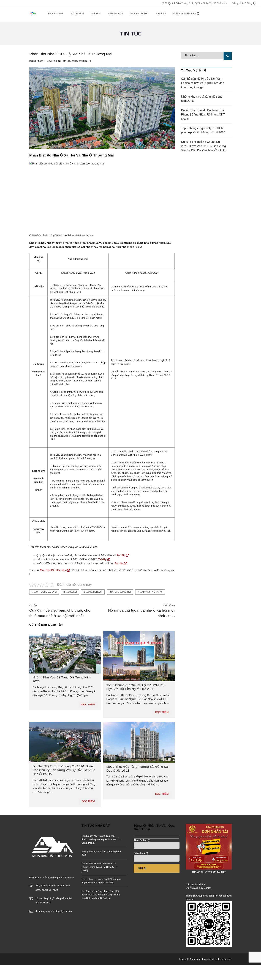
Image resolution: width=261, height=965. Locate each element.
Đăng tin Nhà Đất (185, 13)
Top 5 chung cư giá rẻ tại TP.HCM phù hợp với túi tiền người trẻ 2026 (135, 687)
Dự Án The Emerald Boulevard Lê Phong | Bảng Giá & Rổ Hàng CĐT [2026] (203, 114)
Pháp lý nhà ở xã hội (120, 592)
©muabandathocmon (200, 959)
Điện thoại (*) (141, 853)
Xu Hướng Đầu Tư (81, 60)
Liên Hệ (161, 13)
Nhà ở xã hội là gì (92, 592)
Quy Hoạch (116, 13)
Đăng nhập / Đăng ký (244, 3)
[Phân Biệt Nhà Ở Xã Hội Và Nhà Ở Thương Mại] (102, 108)
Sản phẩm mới (139, 13)
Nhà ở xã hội (70, 592)
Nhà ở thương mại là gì (44, 592)
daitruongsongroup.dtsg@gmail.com (54, 911)
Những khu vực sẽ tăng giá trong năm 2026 (201, 98)
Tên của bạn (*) (142, 840)
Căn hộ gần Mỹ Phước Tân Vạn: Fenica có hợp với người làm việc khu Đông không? (202, 83)
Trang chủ (55, 13)
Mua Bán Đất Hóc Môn (53, 570)
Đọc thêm (88, 704)
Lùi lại (59, 611)
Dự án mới (77, 13)
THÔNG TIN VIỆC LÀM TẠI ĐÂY (209, 872)
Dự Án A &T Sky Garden (198, 888)
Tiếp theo (141, 611)
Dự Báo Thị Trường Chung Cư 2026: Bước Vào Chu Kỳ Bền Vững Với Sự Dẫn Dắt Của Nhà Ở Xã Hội (63, 770)
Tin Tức (96, 13)
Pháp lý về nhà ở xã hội (150, 592)
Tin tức (66, 60)
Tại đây (121, 555)
